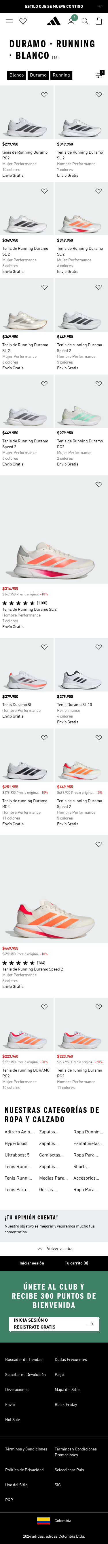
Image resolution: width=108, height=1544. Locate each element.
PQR (9, 1500)
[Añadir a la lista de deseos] (44, 95)
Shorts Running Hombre (82, 1167)
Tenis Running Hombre (19, 1179)
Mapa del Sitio (67, 1390)
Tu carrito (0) (76, 1263)
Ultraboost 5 (17, 1155)
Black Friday (66, 1405)
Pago (59, 1375)
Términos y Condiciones (26, 1449)
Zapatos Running (47, 1133)
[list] (45, 75)
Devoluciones (17, 1390)
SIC (58, 1485)
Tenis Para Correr (15, 1190)
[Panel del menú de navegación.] (9, 21)
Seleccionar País (69, 1470)
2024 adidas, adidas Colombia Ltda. (54, 1536)
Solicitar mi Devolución (25, 1375)
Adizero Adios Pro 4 (18, 1133)
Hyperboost (16, 1143)
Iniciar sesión (32, 1263)
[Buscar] (85, 21)
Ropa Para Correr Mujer (86, 1190)
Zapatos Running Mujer (47, 1167)
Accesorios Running (84, 1179)
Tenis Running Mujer (19, 1167)
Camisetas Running (49, 1156)
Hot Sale (12, 1420)
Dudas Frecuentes (71, 1360)
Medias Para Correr (51, 1179)
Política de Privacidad (24, 1470)
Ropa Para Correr (83, 1156)
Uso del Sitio (16, 1485)
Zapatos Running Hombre (47, 1144)
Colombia (62, 1521)
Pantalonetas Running (86, 1144)
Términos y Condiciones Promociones (76, 1452)
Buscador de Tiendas (23, 1360)
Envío (10, 1405)
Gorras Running (47, 1190)
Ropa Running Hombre (87, 1133)
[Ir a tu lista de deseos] (23, 21)
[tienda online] (54, 23)
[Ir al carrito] (99, 21)
